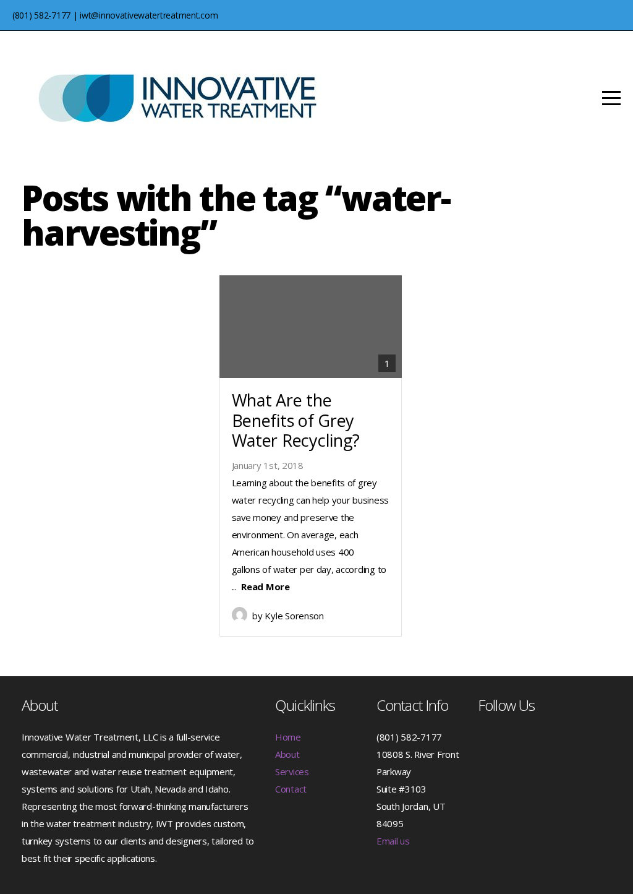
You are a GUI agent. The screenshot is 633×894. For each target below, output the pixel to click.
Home (288, 737)
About (287, 754)
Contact (291, 789)
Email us (393, 841)
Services (292, 771)
